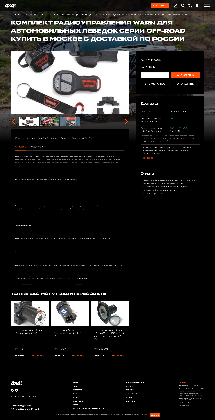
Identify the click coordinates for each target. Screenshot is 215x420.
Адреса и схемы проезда (187, 391)
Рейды (76, 397)
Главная (15, 15)
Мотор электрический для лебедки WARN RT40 (28, 331)
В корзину (39, 355)
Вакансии (78, 401)
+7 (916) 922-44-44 (197, 388)
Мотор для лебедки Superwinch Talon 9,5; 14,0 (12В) (67, 333)
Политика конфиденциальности (88, 408)
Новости (77, 390)
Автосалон (131, 393)
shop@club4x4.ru (184, 405)
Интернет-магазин (36, 15)
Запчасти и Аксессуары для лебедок (73, 15)
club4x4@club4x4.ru (185, 402)
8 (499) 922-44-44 (195, 385)
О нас (76, 382)
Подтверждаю (155, 415)
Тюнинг (129, 390)
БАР (75, 393)
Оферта (76, 405)
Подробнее (147, 158)
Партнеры (130, 401)
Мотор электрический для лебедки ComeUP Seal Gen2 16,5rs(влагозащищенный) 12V (109, 334)
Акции (129, 397)
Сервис (129, 386)
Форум (76, 386)
